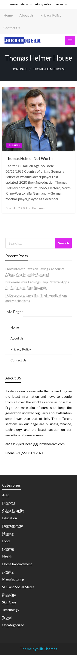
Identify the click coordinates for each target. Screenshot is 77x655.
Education (9, 518)
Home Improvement (17, 564)
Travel (7, 617)
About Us (26, 4)
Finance (7, 533)
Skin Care (9, 602)
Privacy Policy (42, 4)
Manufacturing (13, 579)
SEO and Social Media (18, 587)
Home (14, 4)
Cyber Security (13, 510)
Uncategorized (13, 625)
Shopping (9, 594)
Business (14, 145)
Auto (5, 495)
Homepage (19, 69)
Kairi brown (38, 208)
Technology (10, 610)
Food (6, 541)
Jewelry (7, 571)
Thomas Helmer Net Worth (29, 158)
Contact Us (60, 4)
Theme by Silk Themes (38, 649)
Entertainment (12, 526)
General (8, 549)
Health (7, 556)
